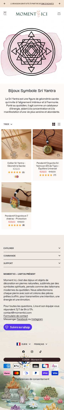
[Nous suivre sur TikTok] (40, 351)
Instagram (37, 319)
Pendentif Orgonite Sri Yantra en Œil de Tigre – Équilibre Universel (47, 166)
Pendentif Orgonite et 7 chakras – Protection (16, 217)
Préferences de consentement (32, 379)
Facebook (22, 319)
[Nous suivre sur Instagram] (32, 351)
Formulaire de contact (16, 315)
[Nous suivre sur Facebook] (23, 351)
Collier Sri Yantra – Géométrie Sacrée (16, 164)
